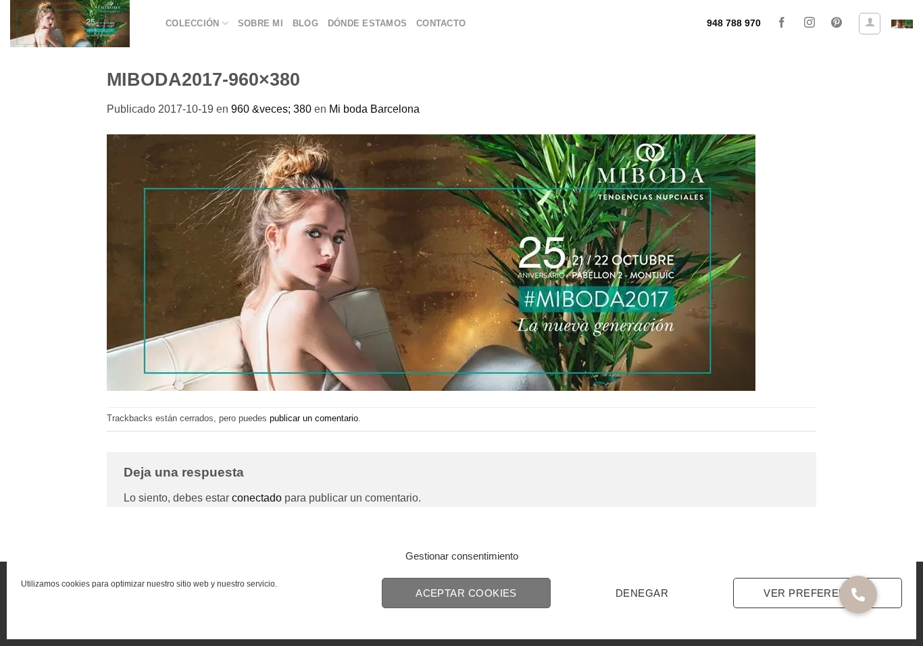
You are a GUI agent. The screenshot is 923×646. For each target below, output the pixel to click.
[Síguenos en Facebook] (782, 24)
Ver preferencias (817, 593)
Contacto (441, 23)
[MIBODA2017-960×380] (431, 261)
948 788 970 (734, 23)
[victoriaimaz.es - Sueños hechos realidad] (77, 23)
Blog (305, 23)
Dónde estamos (367, 23)
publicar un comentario (314, 418)
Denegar (642, 593)
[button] (869, 23)
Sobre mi (260, 23)
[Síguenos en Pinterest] (836, 24)
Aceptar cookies (466, 593)
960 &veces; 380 (271, 109)
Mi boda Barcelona (374, 109)
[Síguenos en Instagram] (809, 24)
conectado (257, 498)
